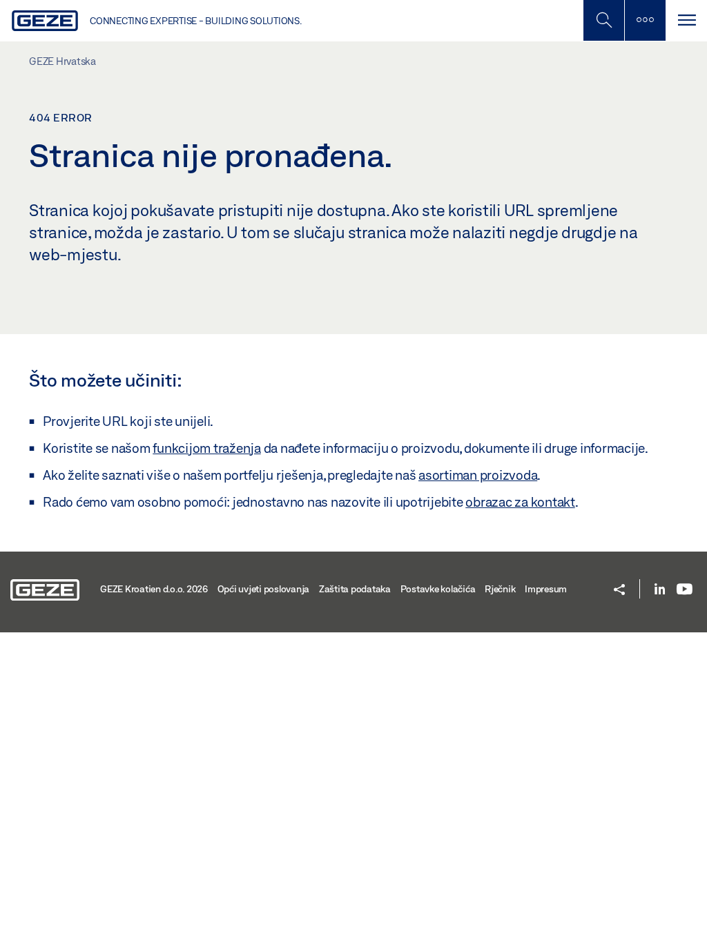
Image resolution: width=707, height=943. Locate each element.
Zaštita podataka (355, 588)
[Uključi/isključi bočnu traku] (645, 20)
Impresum (546, 588)
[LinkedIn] (660, 590)
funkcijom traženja (207, 448)
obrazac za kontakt (520, 501)
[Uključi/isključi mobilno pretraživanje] (603, 20)
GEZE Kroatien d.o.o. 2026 (154, 588)
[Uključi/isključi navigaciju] (686, 20)
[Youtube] (684, 590)
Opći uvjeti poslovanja (263, 588)
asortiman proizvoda (477, 475)
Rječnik (500, 588)
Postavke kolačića (438, 588)
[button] (619, 591)
